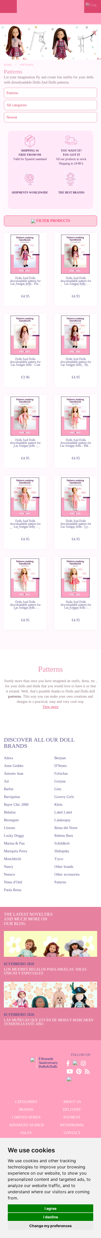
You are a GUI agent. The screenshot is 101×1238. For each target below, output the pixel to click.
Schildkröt (62, 843)
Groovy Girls (64, 797)
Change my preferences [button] (50, 1226)
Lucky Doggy (14, 836)
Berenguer (11, 820)
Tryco (58, 859)
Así (6, 781)
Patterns (60, 882)
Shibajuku (61, 851)
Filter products (52, 221)
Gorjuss (60, 781)
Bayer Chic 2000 (16, 805)
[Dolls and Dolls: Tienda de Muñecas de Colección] (50, 6)
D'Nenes (60, 766)
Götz (57, 789)
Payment (72, 1117)
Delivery (72, 1110)
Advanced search (26, 1125)
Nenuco (9, 874)
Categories (26, 1102)
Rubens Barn (63, 836)
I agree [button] (50, 1208)
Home (8, 64)
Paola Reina (12, 890)
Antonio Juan (13, 773)
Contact (72, 1133)
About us (72, 1102)
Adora (8, 758)
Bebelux (10, 812)
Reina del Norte (65, 828)
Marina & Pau (14, 843)
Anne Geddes (13, 766)
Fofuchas (61, 773)
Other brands (63, 867)
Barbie (8, 789)
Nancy (8, 867)
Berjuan (60, 758)
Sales (26, 1133)
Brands (26, 1110)
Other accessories (67, 874)
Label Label (63, 812)
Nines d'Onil (13, 882)
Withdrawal (72, 1125)
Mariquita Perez (15, 851)
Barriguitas (12, 797)
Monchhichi (12, 859)
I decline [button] (50, 1217)
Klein (58, 805)
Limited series (26, 1117)
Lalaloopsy (62, 820)
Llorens (9, 828)
